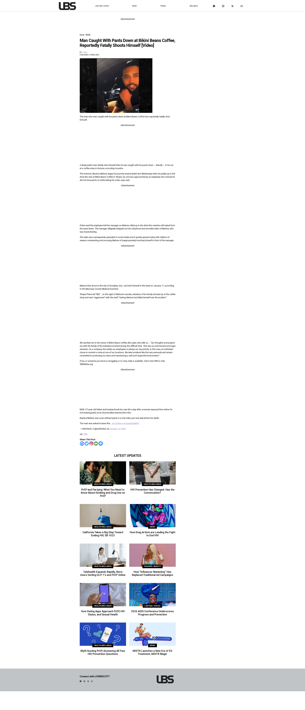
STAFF (85, 52)
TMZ (85, 434)
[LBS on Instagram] (223, 6)
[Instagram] (91, 443)
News (134, 6)
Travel (163, 6)
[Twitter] (87, 443)
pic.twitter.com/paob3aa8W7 (125, 423)
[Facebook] (82, 443)
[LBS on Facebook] (214, 6)
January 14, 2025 (118, 429)
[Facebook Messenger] (101, 443)
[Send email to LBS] (242, 6)
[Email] (96, 443)
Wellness (194, 6)
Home (82, 35)
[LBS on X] (232, 6)
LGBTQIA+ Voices (102, 6)
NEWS (88, 35)
